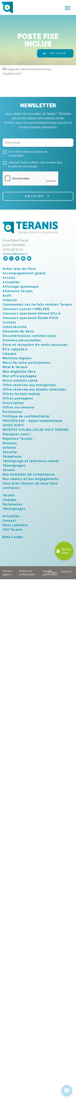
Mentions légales (17, 358)
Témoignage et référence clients (31, 461)
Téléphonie (12, 456)
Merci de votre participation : (27, 362)
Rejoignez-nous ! (17, 434)
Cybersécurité (15, 327)
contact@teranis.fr (15, 254)
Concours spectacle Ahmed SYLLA (32, 313)
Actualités (11, 282)
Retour (54, 53)
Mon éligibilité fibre (19, 371)
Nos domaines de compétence (29, 474)
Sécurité (10, 452)
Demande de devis (18, 331)
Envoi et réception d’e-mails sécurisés (35, 345)
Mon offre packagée (20, 376)
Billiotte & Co (67, 572)
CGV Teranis (13, 529)
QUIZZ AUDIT (13, 425)
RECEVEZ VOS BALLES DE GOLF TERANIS (36, 430)
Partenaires (12, 412)
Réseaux (10, 443)
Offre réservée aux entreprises (29, 385)
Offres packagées (18, 398)
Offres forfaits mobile (21, 394)
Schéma (9, 447)
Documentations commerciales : (30, 336)
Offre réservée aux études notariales (34, 389)
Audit (7, 295)
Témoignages (14, 465)
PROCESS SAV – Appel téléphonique (32, 421)
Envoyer (34, 196)
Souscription (13, 403)
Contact (9, 322)
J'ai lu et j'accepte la (27, 153)
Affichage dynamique (21, 286)
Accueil (9, 277)
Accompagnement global (24, 273)
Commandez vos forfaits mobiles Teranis (37, 304)
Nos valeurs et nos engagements (31, 479)
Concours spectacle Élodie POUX (30, 318)
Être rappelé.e (15, 349)
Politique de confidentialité (26, 416)
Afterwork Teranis (18, 291)
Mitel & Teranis (15, 367)
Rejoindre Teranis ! (18, 438)
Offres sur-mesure (18, 407)
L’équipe (10, 353)
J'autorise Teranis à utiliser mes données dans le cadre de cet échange (35, 164)
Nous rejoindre (15, 525)
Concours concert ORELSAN (26, 309)
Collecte (10, 300)
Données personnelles (22, 340)
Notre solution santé (20, 380)
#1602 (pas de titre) (19, 269)
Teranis (9, 470)
